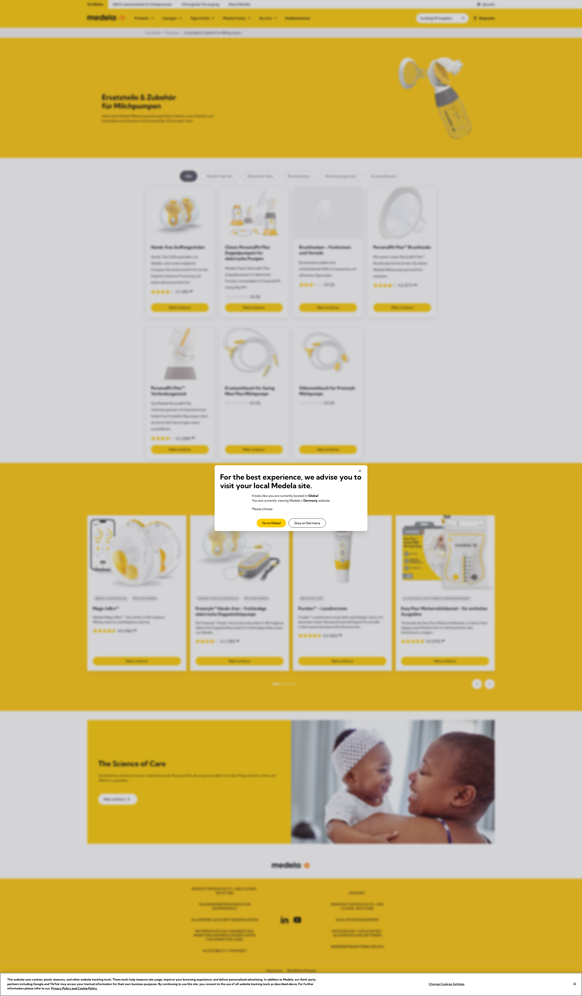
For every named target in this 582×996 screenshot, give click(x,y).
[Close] (575, 984)
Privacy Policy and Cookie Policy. (74, 988)
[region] (291, 984)
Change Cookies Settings (446, 984)
